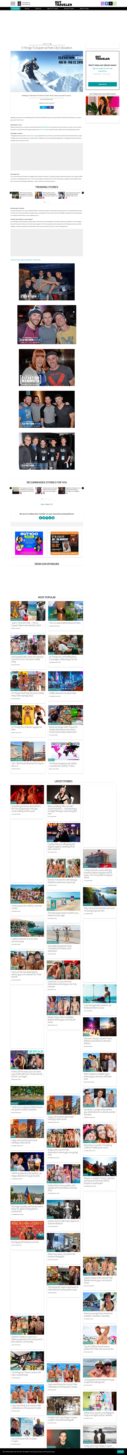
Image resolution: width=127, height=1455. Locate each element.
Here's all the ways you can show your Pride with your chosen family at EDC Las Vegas (26, 1074)
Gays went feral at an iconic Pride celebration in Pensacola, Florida (26, 1406)
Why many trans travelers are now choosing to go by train (99, 909)
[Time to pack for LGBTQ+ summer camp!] (27, 894)
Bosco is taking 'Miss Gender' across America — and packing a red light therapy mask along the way (62, 810)
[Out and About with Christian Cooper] (27, 1427)
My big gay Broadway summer (25, 1242)
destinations (45, 127)
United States (16, 1203)
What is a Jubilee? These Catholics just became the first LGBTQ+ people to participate (99, 1180)
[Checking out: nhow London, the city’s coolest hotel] (27, 1360)
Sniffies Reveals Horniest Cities (62, 693)
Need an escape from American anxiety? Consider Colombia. (98, 1314)
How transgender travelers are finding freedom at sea (97, 1006)
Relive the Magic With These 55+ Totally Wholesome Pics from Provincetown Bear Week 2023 (63, 729)
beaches (14, 1103)
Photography (16, 653)
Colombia (87, 1310)
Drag (49, 802)
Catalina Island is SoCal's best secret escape (24, 940)
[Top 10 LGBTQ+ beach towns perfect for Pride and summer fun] (99, 1334)
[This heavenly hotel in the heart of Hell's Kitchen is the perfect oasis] (63, 1275)
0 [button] (44, 202)
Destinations (16, 1333)
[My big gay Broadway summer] (27, 1230)
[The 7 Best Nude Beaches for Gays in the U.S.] (28, 751)
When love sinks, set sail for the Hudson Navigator (61, 1255)
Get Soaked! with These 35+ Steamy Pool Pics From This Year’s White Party (27, 659)
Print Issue (15, 902)
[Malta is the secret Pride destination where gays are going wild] (63, 1138)
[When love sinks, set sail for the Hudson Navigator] (63, 1242)
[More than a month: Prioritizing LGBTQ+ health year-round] (99, 1133)
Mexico (86, 1035)
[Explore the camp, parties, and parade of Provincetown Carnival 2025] (63, 1173)
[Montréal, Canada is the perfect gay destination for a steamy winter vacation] (99, 1098)
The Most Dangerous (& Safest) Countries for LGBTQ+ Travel (62, 764)
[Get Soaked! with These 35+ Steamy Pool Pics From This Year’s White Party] (28, 645)
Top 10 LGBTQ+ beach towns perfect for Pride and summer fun (99, 1347)
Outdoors (53, 619)
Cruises (86, 1002)
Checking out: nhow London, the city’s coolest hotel (26, 1373)
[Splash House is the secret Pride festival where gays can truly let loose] (99, 1266)
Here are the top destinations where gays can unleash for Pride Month (26, 974)
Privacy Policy (38, 1451)
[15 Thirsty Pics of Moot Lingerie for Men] (28, 715)
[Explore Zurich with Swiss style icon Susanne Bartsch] (63, 1209)
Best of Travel (55, 690)
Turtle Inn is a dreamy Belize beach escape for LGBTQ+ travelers (27, 1108)
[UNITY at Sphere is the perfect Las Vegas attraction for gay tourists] (27, 1161)
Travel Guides (53, 942)
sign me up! (102, 84)
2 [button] (46, 202)
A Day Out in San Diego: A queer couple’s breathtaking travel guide (99, 1447)
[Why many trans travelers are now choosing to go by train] (99, 896)
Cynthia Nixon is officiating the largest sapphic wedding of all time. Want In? (61, 846)
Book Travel (84, 8)
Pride (13, 968)
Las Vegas (15, 1068)
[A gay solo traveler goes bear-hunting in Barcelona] (27, 1128)
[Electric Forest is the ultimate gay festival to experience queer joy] (63, 868)
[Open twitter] (111, 3)
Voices (27, 8)
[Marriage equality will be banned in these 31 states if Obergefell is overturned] (27, 1194)
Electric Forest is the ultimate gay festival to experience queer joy (62, 880)
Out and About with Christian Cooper (24, 1439)
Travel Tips (15, 619)
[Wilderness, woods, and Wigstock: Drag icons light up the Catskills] (99, 1401)
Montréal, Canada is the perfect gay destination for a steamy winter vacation (99, 1112)
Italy (85, 1175)
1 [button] (45, 202)
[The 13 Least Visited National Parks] (65, 611)
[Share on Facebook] (50, 107)
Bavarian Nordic (90, 1142)
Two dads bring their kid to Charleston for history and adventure (60, 948)
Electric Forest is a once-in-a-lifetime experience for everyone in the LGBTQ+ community (27, 1339)
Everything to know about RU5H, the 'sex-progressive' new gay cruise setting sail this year (26, 808)
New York (15, 1238)
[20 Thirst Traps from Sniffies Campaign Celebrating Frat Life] (65, 645)
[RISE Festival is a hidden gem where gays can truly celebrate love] (99, 1062)
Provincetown (55, 723)
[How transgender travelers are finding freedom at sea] (99, 993)
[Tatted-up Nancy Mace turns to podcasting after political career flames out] (38, 195)
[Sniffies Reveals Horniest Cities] (65, 681)
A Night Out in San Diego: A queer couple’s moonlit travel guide (62, 1418)
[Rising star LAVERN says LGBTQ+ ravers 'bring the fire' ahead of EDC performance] (63, 1438)
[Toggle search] (103, 3)
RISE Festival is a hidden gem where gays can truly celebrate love (97, 1076)
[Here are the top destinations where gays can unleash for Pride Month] (27, 960)
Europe (50, 1146)
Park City (46, 44)
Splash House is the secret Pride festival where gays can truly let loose (98, 1280)
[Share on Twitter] (43, 107)
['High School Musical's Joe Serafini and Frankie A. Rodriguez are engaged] (61, 490)
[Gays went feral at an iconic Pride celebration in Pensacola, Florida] (27, 1393)
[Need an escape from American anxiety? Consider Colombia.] (99, 1301)
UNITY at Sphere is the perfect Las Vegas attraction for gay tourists (26, 1174)
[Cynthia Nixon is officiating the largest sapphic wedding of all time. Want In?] (63, 832)
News (85, 867)
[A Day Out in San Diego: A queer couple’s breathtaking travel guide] (99, 1434)
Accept (120, 1451)
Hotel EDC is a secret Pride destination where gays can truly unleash (62, 984)
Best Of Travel (52, 8)
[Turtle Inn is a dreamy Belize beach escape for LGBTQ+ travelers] (27, 1095)
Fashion (14, 723)
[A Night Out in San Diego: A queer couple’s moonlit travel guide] (63, 1405)
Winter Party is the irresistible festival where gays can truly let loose (61, 1019)
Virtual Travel (69, 8)
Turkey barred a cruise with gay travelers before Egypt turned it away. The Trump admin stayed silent (98, 874)
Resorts (38, 8)
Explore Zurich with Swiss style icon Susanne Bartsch (63, 1222)
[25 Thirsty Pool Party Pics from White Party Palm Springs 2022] (28, 681)
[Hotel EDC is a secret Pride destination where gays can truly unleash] (63, 969)
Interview (15, 1435)
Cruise (13, 802)
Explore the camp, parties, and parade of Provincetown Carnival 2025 (62, 1188)
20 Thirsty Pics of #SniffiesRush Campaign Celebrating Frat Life (63, 658)
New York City (53, 1284)
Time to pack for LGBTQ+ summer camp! (26, 906)
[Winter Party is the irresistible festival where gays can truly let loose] (63, 1005)
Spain (13, 1137)
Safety (51, 760)
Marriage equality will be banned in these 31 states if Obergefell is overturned (27, 1209)
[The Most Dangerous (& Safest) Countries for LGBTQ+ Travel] (65, 751)
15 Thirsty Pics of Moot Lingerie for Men (26, 728)
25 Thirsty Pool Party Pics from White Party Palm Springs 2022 (27, 694)
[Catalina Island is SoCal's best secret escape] (27, 927)
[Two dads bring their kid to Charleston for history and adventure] (63, 934)
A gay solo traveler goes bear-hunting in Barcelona (24, 1141)
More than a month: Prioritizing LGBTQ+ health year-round (98, 1146)
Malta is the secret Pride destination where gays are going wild (63, 1152)
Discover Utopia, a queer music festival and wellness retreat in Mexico (98, 1041)
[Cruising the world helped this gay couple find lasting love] (99, 1368)
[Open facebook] (107, 3)
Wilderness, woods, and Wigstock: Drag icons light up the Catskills (99, 1413)
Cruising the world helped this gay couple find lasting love (99, 1380)
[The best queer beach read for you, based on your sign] (63, 901)
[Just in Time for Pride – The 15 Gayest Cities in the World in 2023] (28, 611)
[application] (102, 105)
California (87, 1274)
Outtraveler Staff (47, 99)
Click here (43, 129)
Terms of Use (50, 1451)
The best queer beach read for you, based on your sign (63, 914)
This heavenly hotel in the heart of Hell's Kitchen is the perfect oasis (63, 1288)
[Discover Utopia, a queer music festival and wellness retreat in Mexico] (99, 1026)
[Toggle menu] (13, 3)
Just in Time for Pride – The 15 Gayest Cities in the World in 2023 (26, 624)
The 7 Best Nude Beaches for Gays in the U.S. (27, 764)
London (14, 1369)
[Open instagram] (114, 3)
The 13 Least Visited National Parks (64, 623)
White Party (16, 690)
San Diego (51, 1414)
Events (51, 653)
